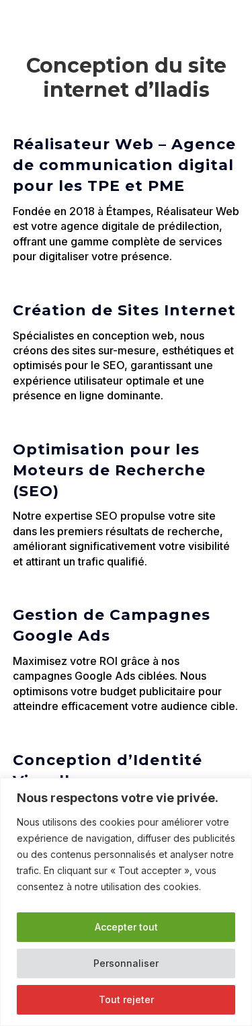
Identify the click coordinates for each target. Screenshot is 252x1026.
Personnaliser (126, 963)
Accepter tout (126, 927)
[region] (126, 902)
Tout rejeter (126, 999)
